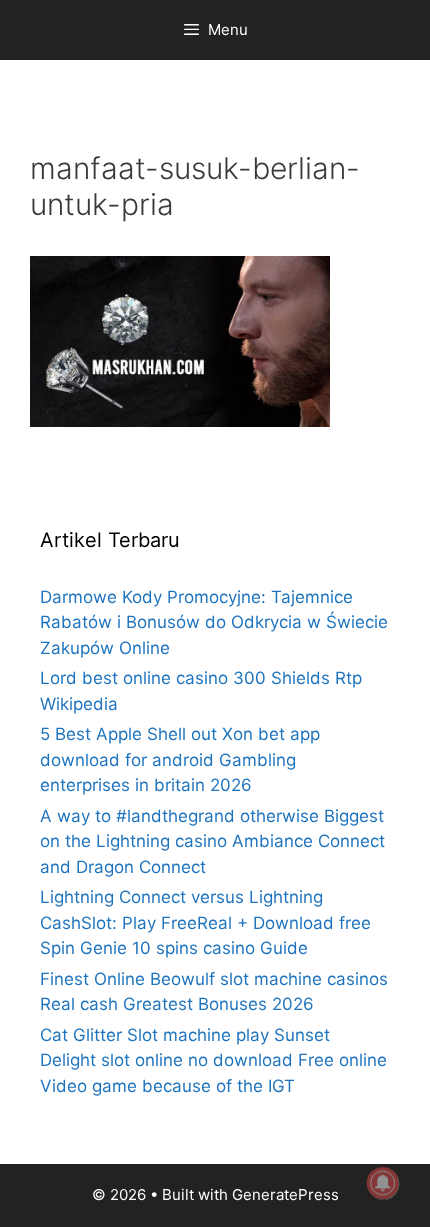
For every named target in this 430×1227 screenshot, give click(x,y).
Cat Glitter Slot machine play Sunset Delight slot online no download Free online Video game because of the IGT (213, 1060)
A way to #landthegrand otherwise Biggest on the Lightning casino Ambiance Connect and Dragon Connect (212, 841)
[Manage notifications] (383, 1183)
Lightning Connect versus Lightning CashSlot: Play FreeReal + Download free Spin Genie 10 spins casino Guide (205, 922)
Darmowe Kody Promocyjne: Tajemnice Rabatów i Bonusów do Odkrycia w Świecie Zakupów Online (214, 622)
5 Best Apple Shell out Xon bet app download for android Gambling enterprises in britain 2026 (180, 759)
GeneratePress (285, 1194)
